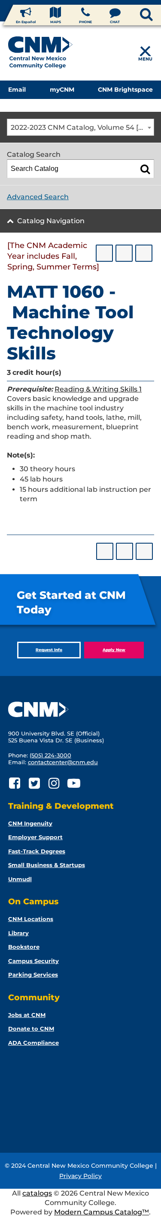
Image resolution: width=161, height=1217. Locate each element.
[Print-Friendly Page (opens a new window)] (124, 253)
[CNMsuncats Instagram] (54, 783)
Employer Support (35, 837)
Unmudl (20, 879)
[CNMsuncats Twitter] (34, 783)
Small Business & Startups (46, 864)
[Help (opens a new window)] (143, 253)
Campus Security (33, 960)
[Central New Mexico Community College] (40, 54)
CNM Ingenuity (30, 823)
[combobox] (80, 127)
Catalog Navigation (51, 221)
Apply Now (114, 649)
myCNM (62, 89)
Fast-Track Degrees (36, 851)
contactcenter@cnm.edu (63, 762)
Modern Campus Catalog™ (101, 1212)
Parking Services (33, 974)
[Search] (145, 168)
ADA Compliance (33, 1042)
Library (18, 933)
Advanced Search (38, 197)
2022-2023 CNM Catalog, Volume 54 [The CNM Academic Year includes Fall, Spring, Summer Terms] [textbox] (82, 127)
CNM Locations (30, 918)
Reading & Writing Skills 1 (98, 389)
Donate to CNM (31, 1028)
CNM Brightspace (125, 89)
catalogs (37, 1193)
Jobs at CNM (27, 1014)
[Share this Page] (104, 253)
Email (17, 89)
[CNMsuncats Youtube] (74, 783)
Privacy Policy (80, 1176)
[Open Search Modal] (132, 15)
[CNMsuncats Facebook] (14, 783)
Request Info (49, 649)
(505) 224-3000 (50, 755)
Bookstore (23, 946)
